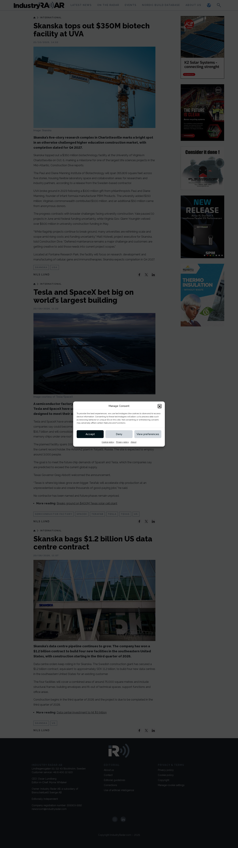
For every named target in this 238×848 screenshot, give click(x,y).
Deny (119, 434)
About (133, 442)
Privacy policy (122, 442)
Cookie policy (108, 442)
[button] (159, 406)
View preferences (148, 434)
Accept (90, 434)
